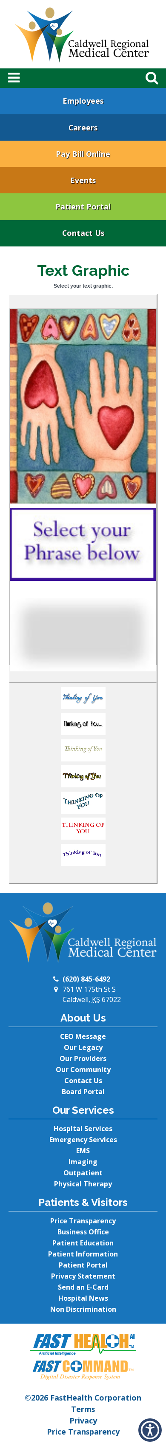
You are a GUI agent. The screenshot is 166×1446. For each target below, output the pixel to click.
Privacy (83, 1420)
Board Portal (83, 1091)
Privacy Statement (83, 1276)
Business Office (83, 1232)
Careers (83, 127)
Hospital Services (83, 1128)
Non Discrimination (83, 1309)
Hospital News (83, 1298)
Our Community (83, 1069)
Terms (83, 1409)
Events (83, 180)
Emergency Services (83, 1139)
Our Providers (83, 1058)
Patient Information (83, 1254)
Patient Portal (83, 206)
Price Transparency (83, 1220)
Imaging (83, 1161)
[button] (83, 700)
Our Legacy (83, 1047)
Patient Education (83, 1243)
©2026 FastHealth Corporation (83, 1397)
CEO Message (83, 1036)
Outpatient (83, 1172)
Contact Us (83, 233)
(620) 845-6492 (86, 979)
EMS (83, 1150)
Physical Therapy (83, 1183)
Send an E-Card (83, 1287)
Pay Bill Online (83, 154)
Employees (83, 101)
